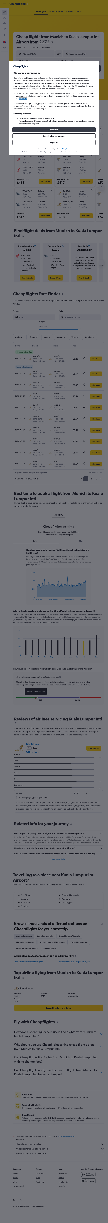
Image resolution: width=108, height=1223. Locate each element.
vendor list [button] (23, 99)
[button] (54, 129)
